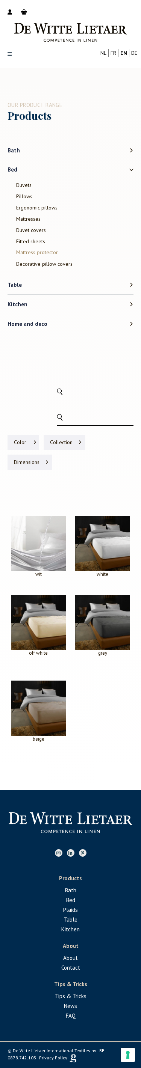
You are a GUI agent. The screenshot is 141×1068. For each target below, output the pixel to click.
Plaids (70, 909)
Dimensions (26, 462)
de (134, 53)
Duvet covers (31, 230)
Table (15, 284)
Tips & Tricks (70, 996)
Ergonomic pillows (37, 207)
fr (113, 53)
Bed (12, 169)
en (123, 53)
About (70, 957)
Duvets (24, 185)
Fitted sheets (30, 241)
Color (20, 442)
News (70, 1005)
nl (103, 53)
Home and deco (27, 323)
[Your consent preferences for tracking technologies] (128, 1055)
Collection (61, 442)
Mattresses (28, 218)
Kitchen (17, 304)
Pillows (24, 196)
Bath (14, 150)
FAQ (71, 1015)
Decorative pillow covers (44, 264)
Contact (70, 967)
